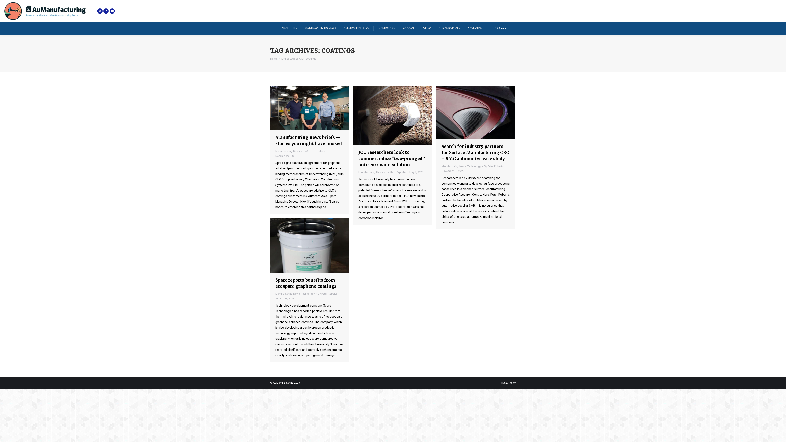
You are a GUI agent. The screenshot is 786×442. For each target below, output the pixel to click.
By (313, 151)
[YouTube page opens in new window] (112, 11)
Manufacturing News (287, 151)
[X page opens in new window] (100, 11)
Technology (474, 166)
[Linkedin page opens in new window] (106, 11)
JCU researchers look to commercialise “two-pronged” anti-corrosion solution (391, 158)
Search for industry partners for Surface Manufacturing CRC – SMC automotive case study (475, 152)
